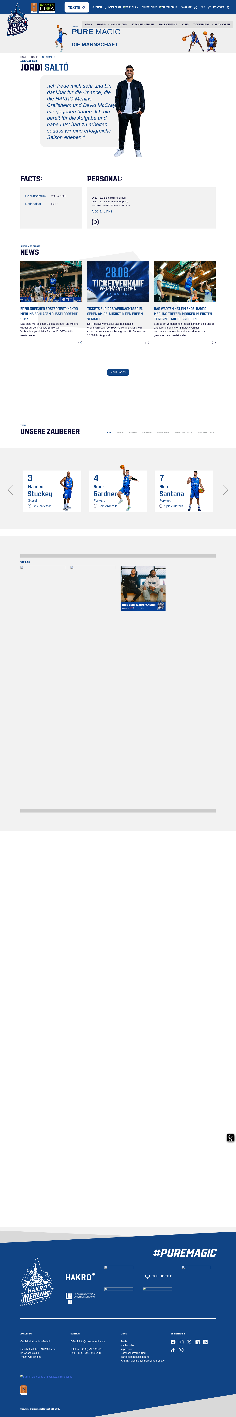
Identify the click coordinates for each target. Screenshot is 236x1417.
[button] (225, 490)
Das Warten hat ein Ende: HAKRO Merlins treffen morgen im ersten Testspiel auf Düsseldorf (183, 313)
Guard (120, 432)
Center (133, 432)
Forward (147, 432)
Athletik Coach (206, 432)
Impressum (127, 1349)
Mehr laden (118, 372)
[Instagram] (95, 222)
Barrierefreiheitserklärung (135, 1356)
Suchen (97, 7)
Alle (109, 432)
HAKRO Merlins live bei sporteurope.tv (143, 1360)
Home (23, 57)
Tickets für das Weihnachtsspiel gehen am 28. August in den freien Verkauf (115, 313)
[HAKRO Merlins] (17, 20)
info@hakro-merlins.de (92, 1341)
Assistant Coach (183, 432)
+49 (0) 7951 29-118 (91, 1349)
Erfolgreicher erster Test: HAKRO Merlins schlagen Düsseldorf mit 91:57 (49, 313)
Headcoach (163, 432)
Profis (34, 57)
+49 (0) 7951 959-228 (88, 1353)
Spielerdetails (42, 506)
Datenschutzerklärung (133, 1353)
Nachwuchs (127, 1345)
